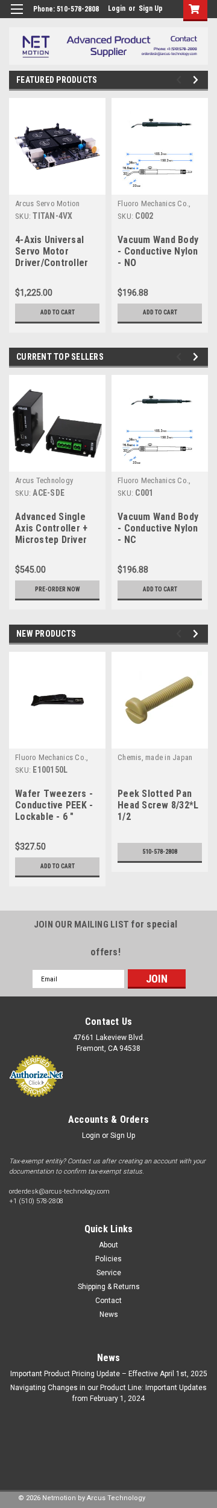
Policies (108, 1259)
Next (197, 80)
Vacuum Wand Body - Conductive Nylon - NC (158, 528)
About (108, 1245)
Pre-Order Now (57, 589)
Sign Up (151, 8)
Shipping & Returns (109, 1286)
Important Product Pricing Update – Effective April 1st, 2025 (108, 1374)
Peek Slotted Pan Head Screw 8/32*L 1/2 (158, 805)
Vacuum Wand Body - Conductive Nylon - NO (158, 251)
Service (108, 1273)
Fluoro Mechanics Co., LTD (154, 204)
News (108, 1314)
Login (116, 8)
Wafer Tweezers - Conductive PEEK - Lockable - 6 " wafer (54, 806)
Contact (108, 1300)
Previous (180, 80)
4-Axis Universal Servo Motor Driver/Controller (51, 251)
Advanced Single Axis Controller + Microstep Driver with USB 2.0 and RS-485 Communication (51, 529)
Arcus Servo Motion (47, 203)
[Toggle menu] (16, 16)
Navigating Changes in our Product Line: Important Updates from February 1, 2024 (108, 1393)
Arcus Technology (44, 480)
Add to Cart (57, 312)
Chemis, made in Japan (155, 757)
